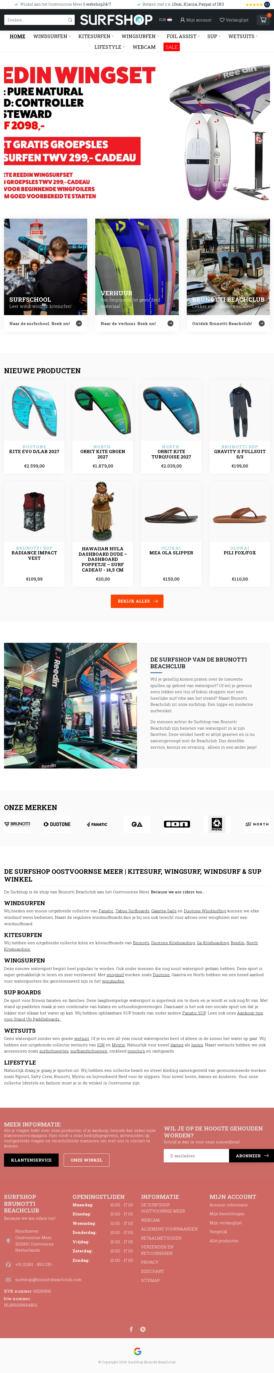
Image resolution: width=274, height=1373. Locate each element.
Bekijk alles (134, 601)
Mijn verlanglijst (226, 1222)
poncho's (136, 1051)
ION (101, 1044)
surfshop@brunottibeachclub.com (48, 1279)
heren (197, 1044)
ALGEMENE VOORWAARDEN (169, 1229)
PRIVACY (149, 1262)
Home (17, 36)
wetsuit (81, 1038)
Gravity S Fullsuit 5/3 (240, 454)
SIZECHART (152, 1271)
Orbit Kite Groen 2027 (102, 454)
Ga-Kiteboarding (213, 942)
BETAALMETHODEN (161, 1238)
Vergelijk (218, 1231)
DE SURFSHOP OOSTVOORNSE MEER (163, 1208)
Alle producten (224, 1240)
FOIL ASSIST (181, 36)
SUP (212, 36)
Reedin (238, 942)
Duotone (161, 974)
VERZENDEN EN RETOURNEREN (157, 1250)
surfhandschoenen (88, 1051)
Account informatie (229, 1204)
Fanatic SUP (194, 1013)
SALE (172, 47)
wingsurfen (113, 981)
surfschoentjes (53, 1051)
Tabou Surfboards (132, 910)
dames (177, 1044)
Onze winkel (86, 1160)
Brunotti (141, 942)
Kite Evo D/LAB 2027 (34, 451)
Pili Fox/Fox (240, 552)
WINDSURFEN (50, 36)
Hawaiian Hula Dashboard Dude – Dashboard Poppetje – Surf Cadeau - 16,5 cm (103, 559)
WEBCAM (144, 47)
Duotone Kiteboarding (173, 942)
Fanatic (106, 910)
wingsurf (115, 974)
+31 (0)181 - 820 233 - (34, 1264)
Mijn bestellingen (227, 1213)
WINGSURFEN (138, 36)
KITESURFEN (94, 36)
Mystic (118, 1044)
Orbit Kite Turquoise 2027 (171, 454)
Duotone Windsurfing (205, 910)
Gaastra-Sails (164, 910)
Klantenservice (31, 1160)
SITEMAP (150, 1280)
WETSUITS (241, 36)
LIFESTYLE (107, 47)
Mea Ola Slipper (171, 552)
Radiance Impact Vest (34, 555)
